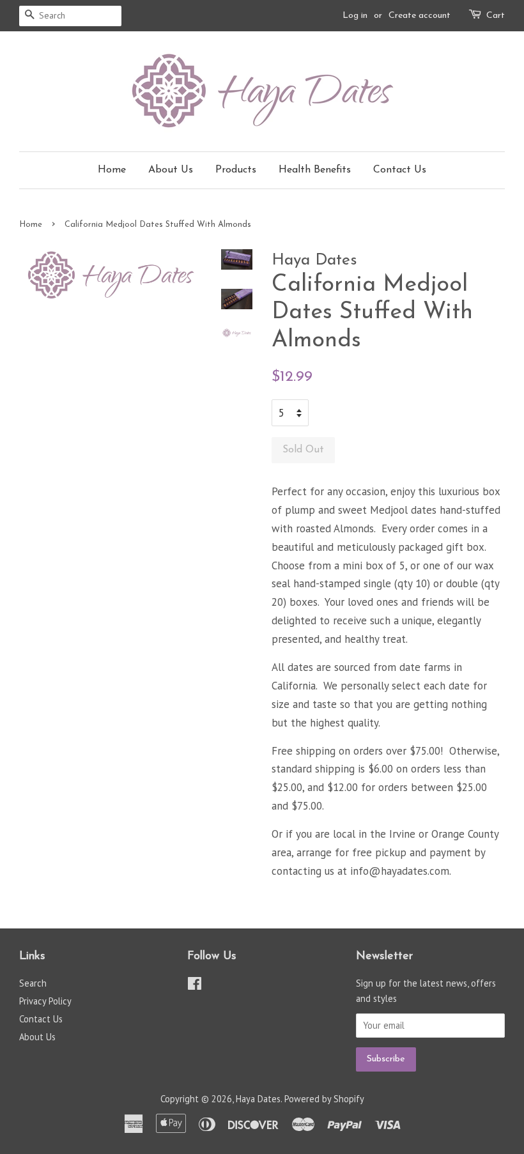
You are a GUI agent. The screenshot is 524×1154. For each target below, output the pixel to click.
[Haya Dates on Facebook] (194, 986)
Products (235, 170)
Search (33, 983)
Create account (420, 15)
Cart (495, 15)
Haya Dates (258, 1099)
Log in (355, 15)
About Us (170, 170)
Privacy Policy (45, 1001)
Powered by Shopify (324, 1099)
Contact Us (399, 170)
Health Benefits (315, 170)
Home (112, 170)
